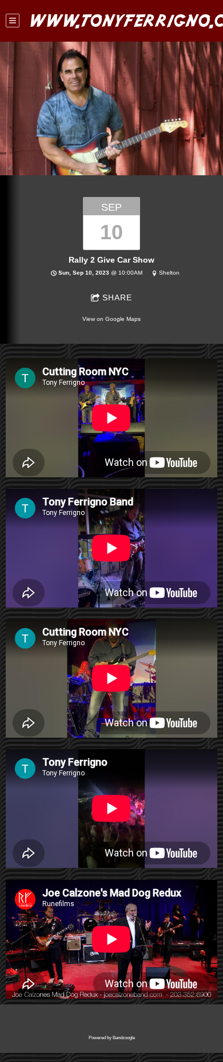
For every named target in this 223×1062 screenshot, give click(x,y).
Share (117, 297)
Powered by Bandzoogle (112, 1037)
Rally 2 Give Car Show (111, 260)
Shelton (169, 272)
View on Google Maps (111, 319)
